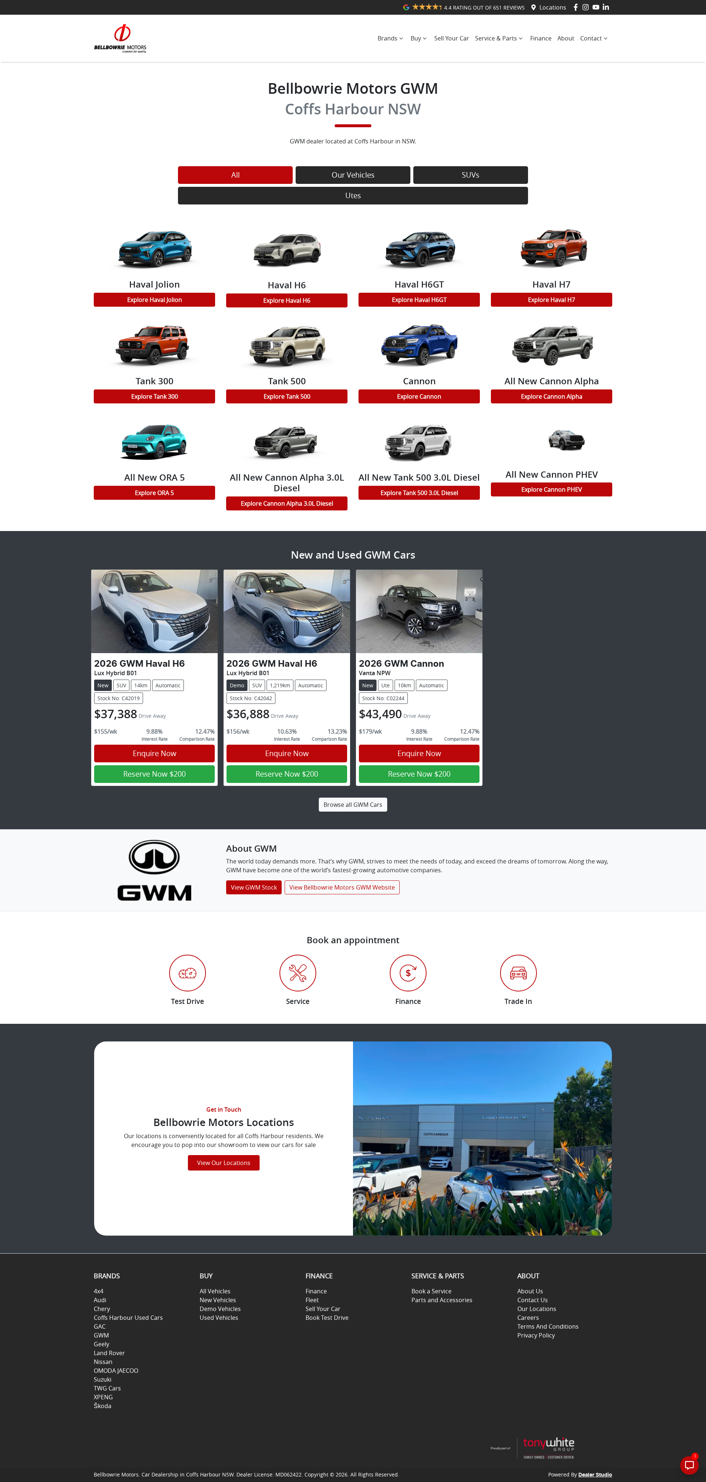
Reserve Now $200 (154, 774)
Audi (100, 1300)
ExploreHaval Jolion (154, 300)
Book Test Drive (327, 1318)
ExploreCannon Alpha (551, 396)
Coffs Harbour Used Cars (128, 1318)
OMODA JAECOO (116, 1371)
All (235, 175)
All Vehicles (215, 1291)
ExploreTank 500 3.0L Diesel (419, 493)
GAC (100, 1326)
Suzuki (102, 1379)
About (565, 38)
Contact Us (532, 1300)
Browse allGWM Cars (353, 805)
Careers (528, 1318)
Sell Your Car (451, 38)
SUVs (470, 175)
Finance (541, 38)
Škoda (102, 1406)
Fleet (312, 1300)
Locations (552, 7)
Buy (416, 38)
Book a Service (431, 1291)
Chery (102, 1309)
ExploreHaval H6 (286, 300)
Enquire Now (154, 753)
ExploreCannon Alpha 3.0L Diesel (287, 503)
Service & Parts (496, 38)
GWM (101, 1335)
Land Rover (109, 1353)
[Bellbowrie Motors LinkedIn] (607, 7)
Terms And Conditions (548, 1326)
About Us (530, 1291)
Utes (353, 195)
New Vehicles (218, 1300)
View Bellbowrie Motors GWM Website (342, 887)
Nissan (103, 1362)
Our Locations (536, 1309)
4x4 (98, 1291)
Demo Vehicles (220, 1309)
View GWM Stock (254, 887)
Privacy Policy (536, 1335)
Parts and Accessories (442, 1300)
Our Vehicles (353, 175)
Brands (387, 38)
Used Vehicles (219, 1318)
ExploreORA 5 (154, 493)
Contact (591, 38)
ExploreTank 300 (154, 396)
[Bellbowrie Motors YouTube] (597, 7)
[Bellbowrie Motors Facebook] (577, 7)
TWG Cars (107, 1388)
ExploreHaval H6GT (419, 300)
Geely (101, 1344)
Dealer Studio (595, 1475)
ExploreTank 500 (287, 396)
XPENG (103, 1397)
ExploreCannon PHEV (551, 489)
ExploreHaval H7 (551, 300)
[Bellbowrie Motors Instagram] (587, 7)
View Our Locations (223, 1163)
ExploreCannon (419, 396)
